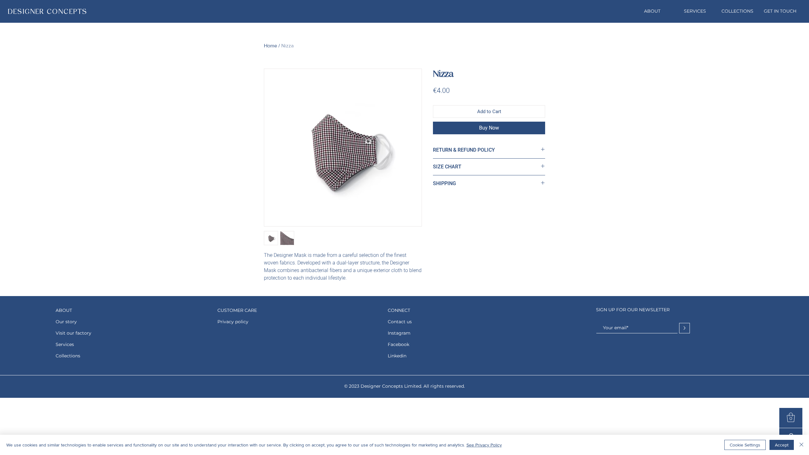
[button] (791, 417)
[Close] (801, 445)
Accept (781, 444)
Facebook (398, 344)
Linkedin (397, 356)
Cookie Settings (745, 444)
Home (270, 45)
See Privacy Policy (484, 444)
